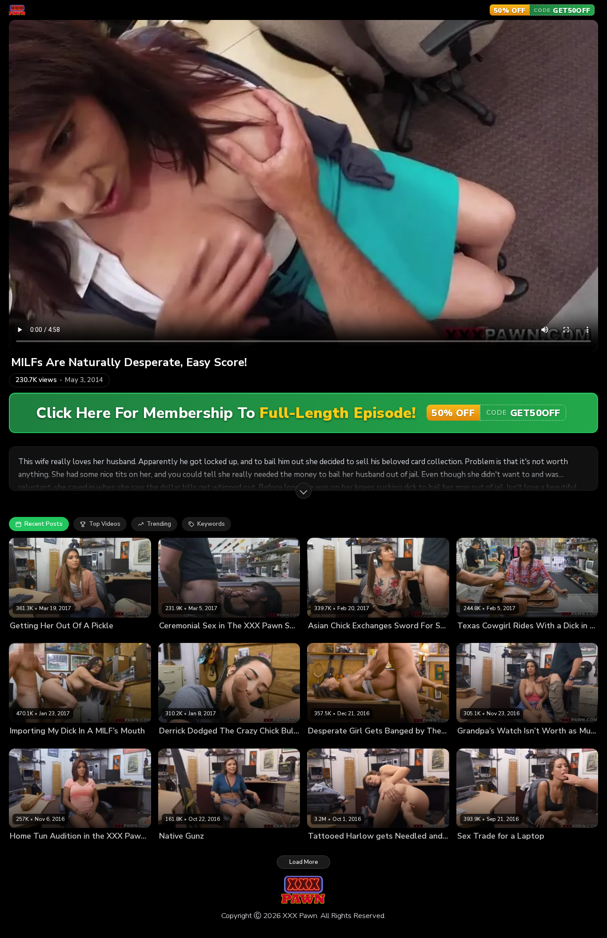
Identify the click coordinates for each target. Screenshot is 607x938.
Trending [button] (159, 524)
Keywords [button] (211, 524)
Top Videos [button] (104, 524)
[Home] (17, 10)
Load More (303, 862)
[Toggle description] (303, 491)
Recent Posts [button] (43, 524)
